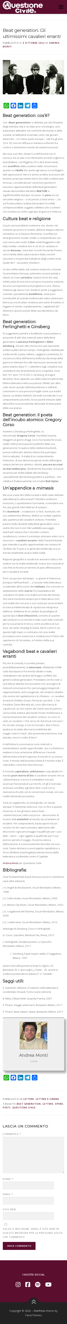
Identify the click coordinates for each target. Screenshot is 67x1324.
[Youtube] (48, 1284)
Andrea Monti (11, 863)
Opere (59, 1103)
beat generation (29, 1103)
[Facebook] (27, 1284)
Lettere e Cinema (47, 1099)
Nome (8, 1179)
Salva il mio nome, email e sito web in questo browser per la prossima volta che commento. (33, 1233)
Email (8, 1194)
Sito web (9, 1209)
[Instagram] (18, 1284)
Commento (12, 1134)
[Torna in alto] (33, 1302)
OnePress (39, 1311)
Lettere (28, 1099)
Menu (61, 7)
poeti (7, 1107)
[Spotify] (37, 1284)
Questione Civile (24, 1107)
